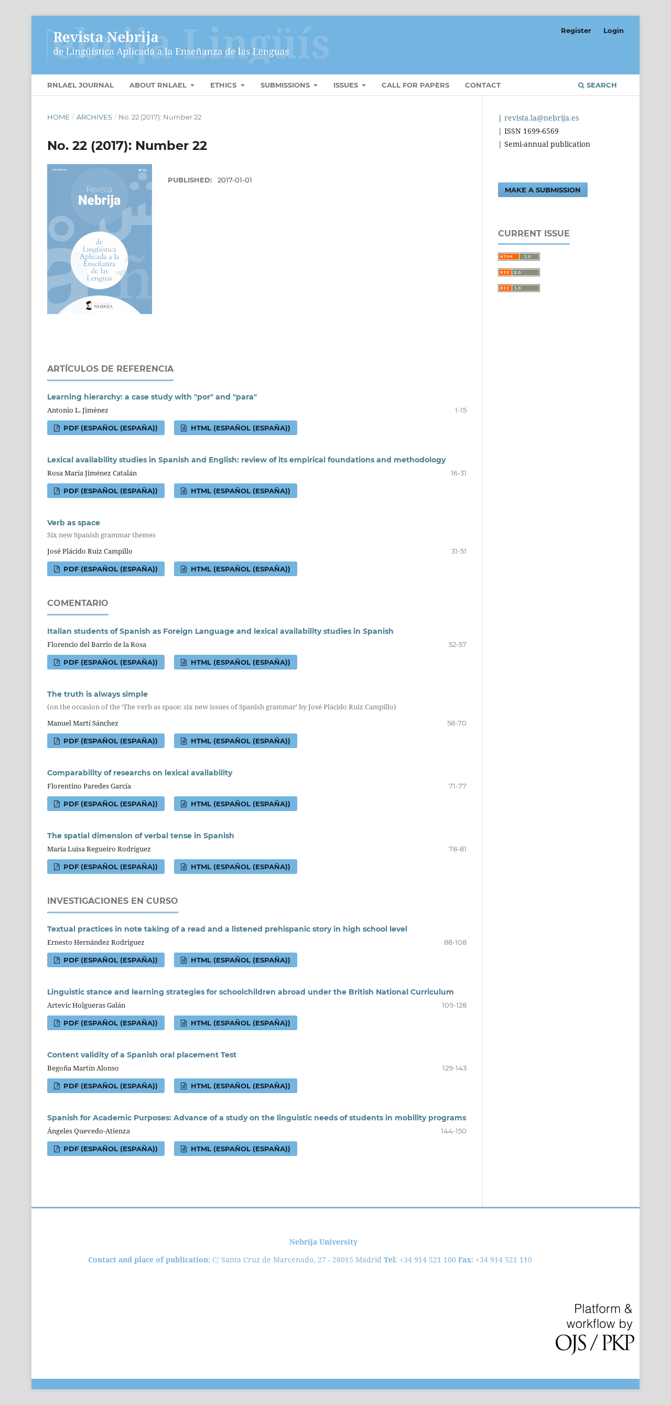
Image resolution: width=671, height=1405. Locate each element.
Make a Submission (543, 190)
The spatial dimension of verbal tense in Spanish (140, 835)
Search (601, 85)
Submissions (286, 85)
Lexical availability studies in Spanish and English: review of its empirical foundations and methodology (246, 459)
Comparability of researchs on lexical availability (139, 772)
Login (613, 30)
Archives (94, 117)
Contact (483, 85)
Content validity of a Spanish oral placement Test (141, 1055)
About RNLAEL (159, 85)
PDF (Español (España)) (109, 428)
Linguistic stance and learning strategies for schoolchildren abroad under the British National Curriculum (250, 992)
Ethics (224, 85)
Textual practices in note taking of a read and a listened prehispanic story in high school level (227, 929)
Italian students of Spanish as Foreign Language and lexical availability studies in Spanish (220, 631)
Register (576, 30)
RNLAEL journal (80, 85)
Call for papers (415, 85)
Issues (346, 85)
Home (58, 117)
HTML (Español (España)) (239, 428)
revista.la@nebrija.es (540, 118)
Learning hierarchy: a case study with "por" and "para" (152, 397)
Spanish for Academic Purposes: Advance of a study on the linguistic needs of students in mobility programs (256, 1117)
